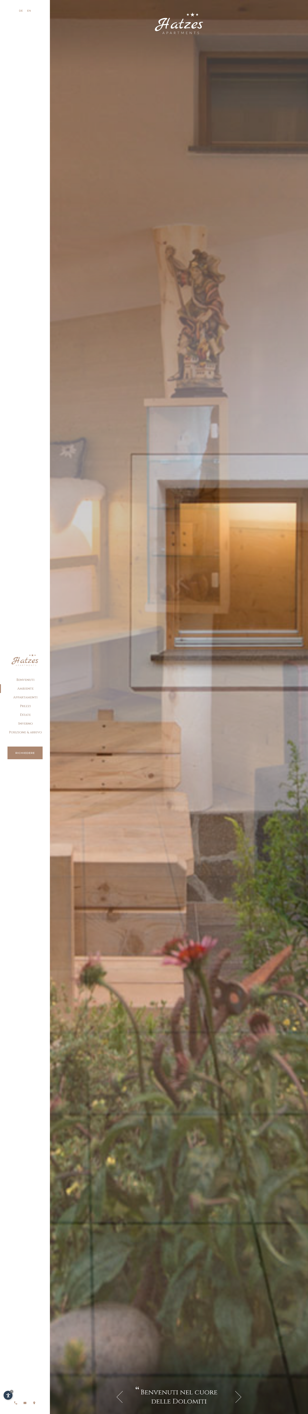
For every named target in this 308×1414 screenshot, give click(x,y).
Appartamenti (25, 697)
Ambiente (25, 688)
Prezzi (25, 706)
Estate (25, 715)
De (21, 10)
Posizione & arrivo (25, 732)
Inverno (25, 723)
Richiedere (25, 753)
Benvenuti (25, 680)
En (29, 10)
